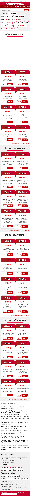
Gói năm (14, 493)
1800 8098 (26, 1)
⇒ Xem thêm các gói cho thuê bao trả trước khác (17, 399)
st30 (18, 23)
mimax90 (10, 26)
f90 (14, 23)
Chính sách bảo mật (16, 467)
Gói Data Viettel (5, 476)
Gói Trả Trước (21, 6)
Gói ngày (3, 493)
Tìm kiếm (26, 10)
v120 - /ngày (5, 19)
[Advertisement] (15, 53)
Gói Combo (13, 6)
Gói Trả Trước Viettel (6, 479)
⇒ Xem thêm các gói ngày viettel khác (20, 315)
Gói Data (6, 6)
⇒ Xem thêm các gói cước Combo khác (19, 230)
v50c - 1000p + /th (7, 16)
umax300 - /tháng (21, 26)
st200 (26, 23)
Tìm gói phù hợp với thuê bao (9, 29)
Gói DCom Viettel (16, 479)
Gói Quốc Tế (25, 479)
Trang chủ (3, 1)
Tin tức (9, 1)
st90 (22, 23)
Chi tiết (4, 84)
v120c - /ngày (19, 16)
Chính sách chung (5, 467)
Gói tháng (9, 493)
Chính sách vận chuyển (7, 470)
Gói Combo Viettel (14, 476)
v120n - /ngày (16, 19)
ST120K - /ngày (6, 23)
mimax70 (3, 26)
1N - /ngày (12, 13)
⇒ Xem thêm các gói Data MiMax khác (19, 143)
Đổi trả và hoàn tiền (19, 470)
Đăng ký (10, 84)
